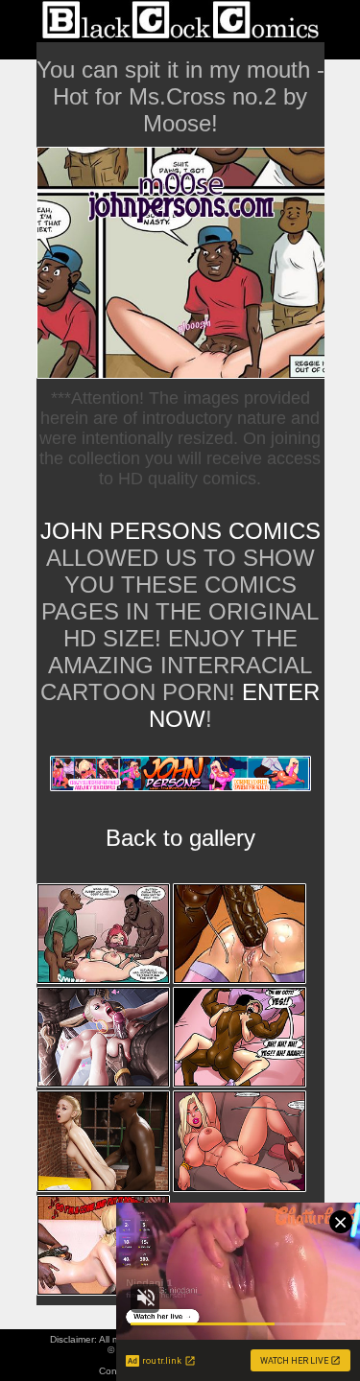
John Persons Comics (180, 531)
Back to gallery (180, 838)
